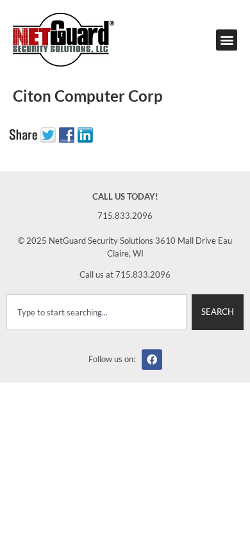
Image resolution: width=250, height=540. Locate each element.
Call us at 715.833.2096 (125, 274)
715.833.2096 (125, 215)
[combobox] (96, 312)
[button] (226, 40)
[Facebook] (152, 359)
